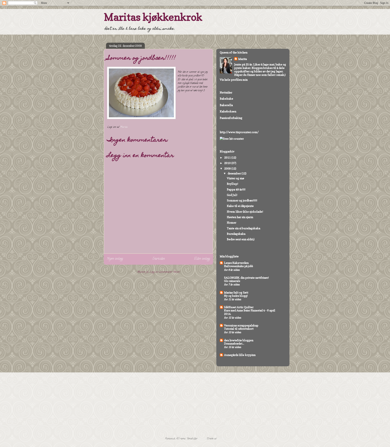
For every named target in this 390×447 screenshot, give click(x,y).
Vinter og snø (235, 178)
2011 (227, 157)
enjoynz (202, 439)
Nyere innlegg (115, 259)
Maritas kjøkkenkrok (153, 17)
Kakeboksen (228, 111)
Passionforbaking (231, 118)
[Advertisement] (228, 404)
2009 (227, 168)
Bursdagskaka (236, 233)
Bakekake (226, 98)
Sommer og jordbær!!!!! (242, 200)
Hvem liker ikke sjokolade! (245, 211)
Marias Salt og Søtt (236, 292)
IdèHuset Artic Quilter (239, 307)
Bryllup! (232, 183)
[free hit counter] (232, 138)
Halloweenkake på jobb (238, 266)
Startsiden (158, 259)
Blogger (221, 439)
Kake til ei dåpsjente (240, 206)
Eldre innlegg (202, 259)
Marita (242, 59)
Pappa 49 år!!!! (236, 189)
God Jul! (232, 195)
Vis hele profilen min (234, 79)
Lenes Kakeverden (236, 262)
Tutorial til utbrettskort (239, 328)
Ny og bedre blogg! (236, 295)
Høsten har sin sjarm (240, 217)
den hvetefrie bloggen (238, 340)
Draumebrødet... (234, 343)
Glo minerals (232, 281)
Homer (231, 222)
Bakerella (226, 105)
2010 (227, 163)
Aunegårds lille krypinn (240, 355)
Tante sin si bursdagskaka (243, 228)
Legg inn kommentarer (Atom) (165, 272)
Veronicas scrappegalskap (241, 325)
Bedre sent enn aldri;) (241, 239)
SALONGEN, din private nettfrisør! (246, 277)
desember (235, 173)
